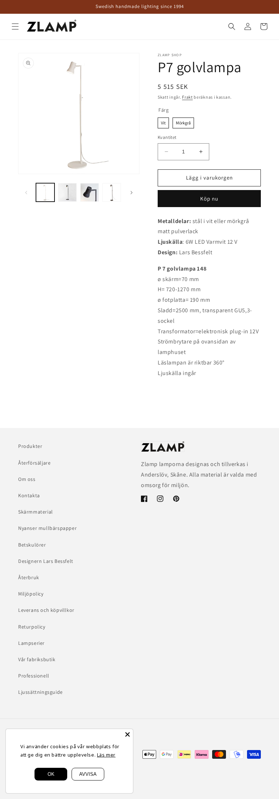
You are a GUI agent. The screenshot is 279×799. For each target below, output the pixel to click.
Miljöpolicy (31, 593)
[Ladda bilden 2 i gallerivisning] (67, 192)
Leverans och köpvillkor (46, 610)
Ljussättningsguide (40, 692)
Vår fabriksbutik (37, 659)
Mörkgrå (183, 121)
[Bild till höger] (132, 193)
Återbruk (28, 577)
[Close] (127, 734)
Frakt (187, 97)
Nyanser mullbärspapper (47, 528)
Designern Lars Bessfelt (45, 561)
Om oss (27, 479)
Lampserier (31, 643)
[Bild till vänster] (26, 193)
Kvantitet (167, 137)
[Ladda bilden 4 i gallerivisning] (111, 192)
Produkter (30, 446)
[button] (15, 26)
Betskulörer (32, 544)
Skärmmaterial (35, 511)
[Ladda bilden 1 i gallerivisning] (45, 192)
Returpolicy (31, 626)
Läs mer (106, 754)
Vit (163, 121)
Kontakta (29, 495)
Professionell (33, 675)
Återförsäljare (34, 463)
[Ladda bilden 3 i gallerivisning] (89, 192)
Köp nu (209, 198)
